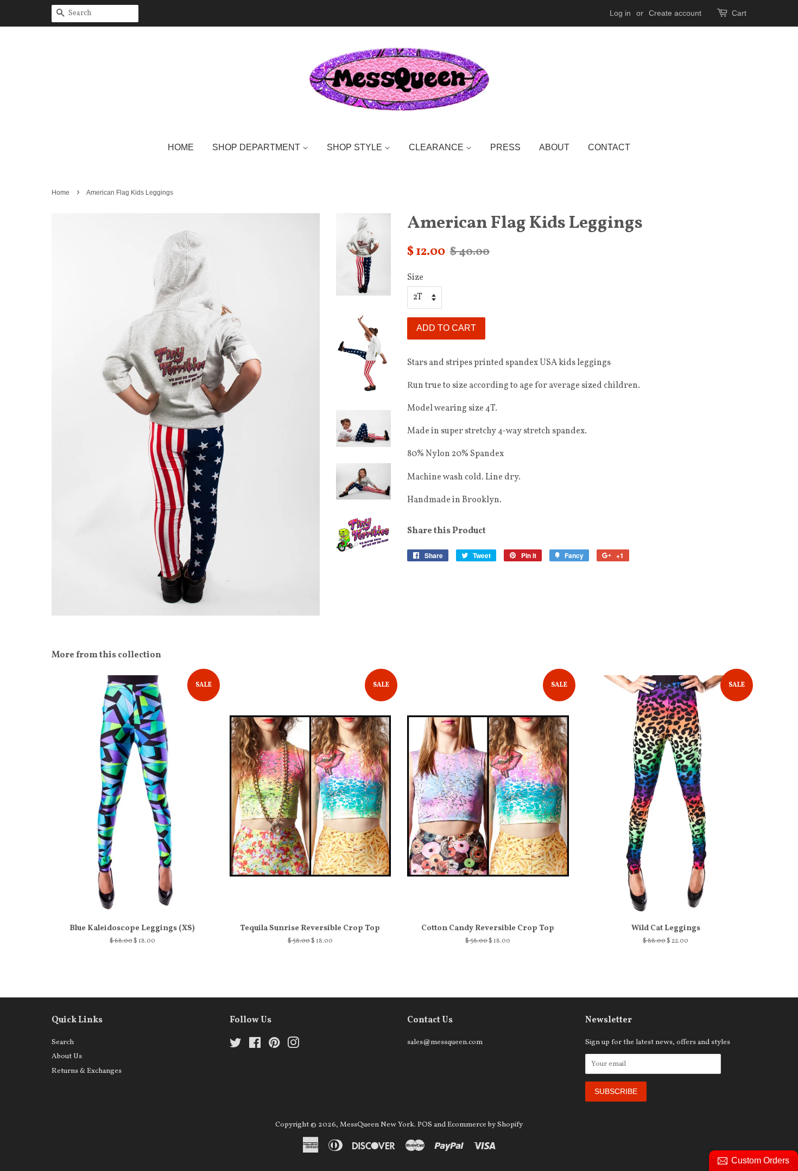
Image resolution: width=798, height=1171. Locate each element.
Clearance (437, 147)
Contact (609, 147)
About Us (67, 1056)
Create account (675, 13)
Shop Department (257, 147)
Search (63, 1042)
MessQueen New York (377, 1124)
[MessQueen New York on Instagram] (293, 1045)
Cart (739, 13)
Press (505, 147)
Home (181, 147)
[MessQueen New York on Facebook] (255, 1045)
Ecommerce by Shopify (485, 1124)
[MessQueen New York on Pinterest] (274, 1045)
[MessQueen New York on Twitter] (236, 1045)
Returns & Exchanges (87, 1071)
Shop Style (355, 147)
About (554, 147)
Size (415, 278)
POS (424, 1124)
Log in (620, 13)
